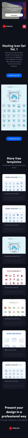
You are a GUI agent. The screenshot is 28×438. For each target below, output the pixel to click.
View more (14, 175)
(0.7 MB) (14, 75)
